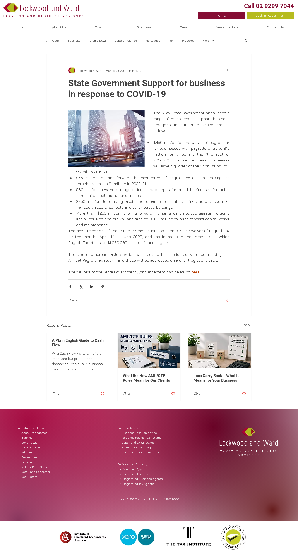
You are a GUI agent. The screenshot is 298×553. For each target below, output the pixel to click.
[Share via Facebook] (70, 287)
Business (74, 40)
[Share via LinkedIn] (92, 287)
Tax (171, 40)
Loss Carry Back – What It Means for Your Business (216, 378)
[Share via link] (102, 287)
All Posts (52, 40)
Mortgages (153, 40)
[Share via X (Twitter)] (81, 287)
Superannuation (126, 40)
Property (188, 40)
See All (246, 324)
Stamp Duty (97, 40)
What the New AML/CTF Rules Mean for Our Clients (146, 378)
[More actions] (227, 70)
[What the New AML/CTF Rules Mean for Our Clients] (149, 350)
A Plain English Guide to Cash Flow (78, 342)
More (206, 40)
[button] (144, 27)
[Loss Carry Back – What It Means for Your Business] (219, 350)
